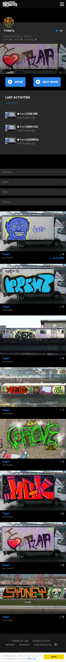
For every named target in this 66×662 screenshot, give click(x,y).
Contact (24, 645)
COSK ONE (32, 113)
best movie (50, 82)
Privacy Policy (42, 641)
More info (32, 658)
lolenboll (32, 139)
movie (19, 82)
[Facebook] (56, 645)
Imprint (10, 645)
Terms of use (20, 641)
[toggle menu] (62, 4)
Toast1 (9, 30)
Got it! (53, 656)
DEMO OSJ (32, 126)
